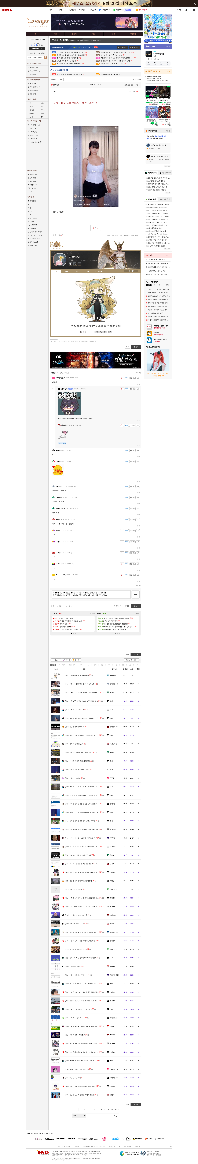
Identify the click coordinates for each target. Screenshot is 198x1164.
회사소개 (60, 1146)
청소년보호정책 (100, 1146)
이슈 (62, 665)
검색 (45, 57)
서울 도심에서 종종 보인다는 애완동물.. (80, 941)
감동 (130, 665)
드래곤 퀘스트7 (33, 242)
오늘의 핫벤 (32, 178)
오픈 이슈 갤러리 (33, 174)
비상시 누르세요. (73, 778)
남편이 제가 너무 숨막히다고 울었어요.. (80, 1086)
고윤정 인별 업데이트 (74, 709)
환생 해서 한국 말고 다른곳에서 (78, 855)
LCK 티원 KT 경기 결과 (75, 1035)
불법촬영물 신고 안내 (114, 1146)
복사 (61, 79)
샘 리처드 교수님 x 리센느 (76, 949)
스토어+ (168, 71)
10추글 (68, 660)
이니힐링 (75, 264)
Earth (111, 958)
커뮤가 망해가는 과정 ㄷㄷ (76, 975)
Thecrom (112, 855)
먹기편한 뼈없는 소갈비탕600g (155, 271)
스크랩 (113, 235)
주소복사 (53, 341)
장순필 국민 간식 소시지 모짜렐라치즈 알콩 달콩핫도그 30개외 (158, 274)
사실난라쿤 (113, 744)
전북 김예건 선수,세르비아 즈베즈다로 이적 (82, 829)
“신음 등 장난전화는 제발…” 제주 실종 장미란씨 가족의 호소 (87, 795)
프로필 (66, 271)
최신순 (67, 373)
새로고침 (138, 373)
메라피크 (113, 915)
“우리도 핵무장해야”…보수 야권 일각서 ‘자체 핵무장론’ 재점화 (88, 983)
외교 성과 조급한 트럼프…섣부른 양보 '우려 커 (83, 846)
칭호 (88, 271)
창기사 (43, 117)
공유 (108, 235)
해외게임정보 (32, 218)
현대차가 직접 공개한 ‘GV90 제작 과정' (80, 958)
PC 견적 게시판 (33, 188)
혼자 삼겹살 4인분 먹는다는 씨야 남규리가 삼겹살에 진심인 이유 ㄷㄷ (90, 932)
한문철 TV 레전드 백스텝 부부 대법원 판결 (81, 701)
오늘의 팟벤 (32, 181)
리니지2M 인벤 (33, 135)
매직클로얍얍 (114, 932)
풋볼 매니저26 (32, 245)
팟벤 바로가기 (32, 201)
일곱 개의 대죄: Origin (35, 232)
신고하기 (120, 235)
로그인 (179, 10)
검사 (31, 117)
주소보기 (53, 79)
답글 (138, 384)
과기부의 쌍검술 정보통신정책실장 (79, 864)
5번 (97, 332)
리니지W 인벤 (32, 138)
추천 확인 (134, 235)
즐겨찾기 (77, 660)
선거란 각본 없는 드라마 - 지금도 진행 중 (81, 838)
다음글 (59, 606)
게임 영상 (31, 221)
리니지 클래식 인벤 (34, 125)
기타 (137, 665)
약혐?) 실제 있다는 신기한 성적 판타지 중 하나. (83, 906)
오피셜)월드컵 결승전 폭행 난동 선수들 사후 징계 (84, 804)
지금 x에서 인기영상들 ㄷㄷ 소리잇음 (80, 684)
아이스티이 (113, 889)
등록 (135, 594)
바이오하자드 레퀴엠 (34, 238)
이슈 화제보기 (134, 47)
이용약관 (77, 1146)
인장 (56, 271)
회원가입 (32, 53)
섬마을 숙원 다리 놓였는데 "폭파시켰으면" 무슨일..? (84, 718)
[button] (71, 633)
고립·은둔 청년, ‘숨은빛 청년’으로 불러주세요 (82, 1026)
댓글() (135, 91)
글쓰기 (136, 654)
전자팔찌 (56, 85)
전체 (53, 665)
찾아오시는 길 (127, 1146)
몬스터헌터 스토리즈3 (35, 235)
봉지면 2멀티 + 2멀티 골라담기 (155, 259)
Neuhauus (113, 675)
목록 (129, 91)
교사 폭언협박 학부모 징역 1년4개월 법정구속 (82, 692)
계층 (123, 665)
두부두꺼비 (113, 778)
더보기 (79, 264)
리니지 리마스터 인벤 (37, 39)
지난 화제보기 (122, 47)
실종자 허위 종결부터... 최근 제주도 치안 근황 (82, 735)
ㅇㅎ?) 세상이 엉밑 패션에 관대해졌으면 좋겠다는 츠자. (86, 1052)
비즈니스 (68, 1146)
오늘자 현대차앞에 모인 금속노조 (78, 1009)
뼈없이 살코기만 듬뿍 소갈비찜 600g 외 (158, 263)
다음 (115, 1109)
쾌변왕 (112, 881)
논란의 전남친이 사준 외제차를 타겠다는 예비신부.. (84, 1001)
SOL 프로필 (98, 271)
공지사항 (137, 1146)
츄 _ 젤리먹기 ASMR (74, 727)
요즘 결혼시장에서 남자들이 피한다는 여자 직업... (84, 1043)
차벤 (29, 208)
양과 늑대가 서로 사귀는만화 (77, 675)
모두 (105, 332)
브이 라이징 (32, 228)
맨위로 (127, 606)
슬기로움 (113, 804)
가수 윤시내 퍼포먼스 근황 (76, 915)
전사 (42, 113)
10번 (100, 332)
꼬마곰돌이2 (114, 684)
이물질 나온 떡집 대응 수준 (76, 769)
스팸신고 (127, 235)
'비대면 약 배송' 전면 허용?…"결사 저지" (81, 1060)
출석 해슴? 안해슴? (73, 744)
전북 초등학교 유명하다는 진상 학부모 (80, 821)
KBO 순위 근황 (72, 966)
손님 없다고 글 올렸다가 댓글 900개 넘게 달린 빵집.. (85, 872)
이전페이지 (118, 606)
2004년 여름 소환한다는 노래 (77, 1069)
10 (112, 1109)
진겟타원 (113, 838)
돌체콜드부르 (114, 727)
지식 (109, 665)
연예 (72, 665)
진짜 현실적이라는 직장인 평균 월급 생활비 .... (83, 992)
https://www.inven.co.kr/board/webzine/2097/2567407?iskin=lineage (77, 341)
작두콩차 (113, 1035)
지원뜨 (112, 692)
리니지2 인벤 (32, 128)
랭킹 (77, 271)
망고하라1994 (114, 975)
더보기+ (92, 613)
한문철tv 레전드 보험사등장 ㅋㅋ (78, 752)
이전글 (68, 606)
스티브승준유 (114, 1069)
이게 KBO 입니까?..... (74, 1018)
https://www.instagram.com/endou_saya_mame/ (75, 418)
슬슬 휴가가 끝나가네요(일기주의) (78, 881)
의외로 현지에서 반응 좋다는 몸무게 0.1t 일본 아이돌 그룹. (87, 898)
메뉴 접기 (131, 271)
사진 (116, 665)
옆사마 (112, 864)
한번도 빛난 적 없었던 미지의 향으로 (79, 1095)
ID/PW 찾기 (41, 53)
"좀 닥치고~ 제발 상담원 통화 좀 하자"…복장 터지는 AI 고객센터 (89, 812)
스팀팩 (112, 1095)
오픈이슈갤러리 (136, 79)
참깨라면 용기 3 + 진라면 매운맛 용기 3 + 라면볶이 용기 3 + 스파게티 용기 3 (158, 267)
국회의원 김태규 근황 (74, 924)
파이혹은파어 (114, 1078)
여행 (29, 214)
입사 (111, 701)
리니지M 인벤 (32, 132)
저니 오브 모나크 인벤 (35, 142)
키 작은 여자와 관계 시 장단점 (77, 761)
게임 (102, 665)
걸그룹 (30, 211)
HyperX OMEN (32, 225)
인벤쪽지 (70, 264)
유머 (81, 665)
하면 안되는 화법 (73, 1078)
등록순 (61, 373)
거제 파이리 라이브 (73, 889)
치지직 (30, 204)
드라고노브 (113, 1018)
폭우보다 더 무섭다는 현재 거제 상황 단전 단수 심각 (84, 787)
